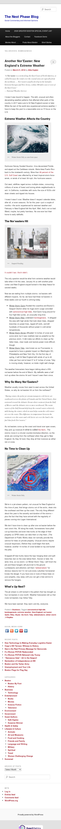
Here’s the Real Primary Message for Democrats (26, 648)
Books (10, 698)
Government (10, 713)
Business (16, 609)
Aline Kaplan (33, 70)
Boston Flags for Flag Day (16, 670)
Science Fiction (14, 704)
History (11, 686)
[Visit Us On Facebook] (7, 632)
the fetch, (42, 429)
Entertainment (11, 695)
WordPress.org (11, 800)
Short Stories (47, 42)
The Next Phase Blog (22, 16)
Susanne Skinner (15, 722)
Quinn (7, 614)
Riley (12, 614)
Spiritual (11, 750)
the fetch (24, 614)
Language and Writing (17, 744)
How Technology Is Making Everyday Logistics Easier (28, 642)
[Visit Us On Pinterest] (21, 632)
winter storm (51, 614)
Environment (10, 710)
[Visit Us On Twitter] (16, 632)
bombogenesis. (40, 317)
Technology (13, 692)
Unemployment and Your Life (17, 667)
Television (12, 707)
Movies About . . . (11, 42)
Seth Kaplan (13, 719)
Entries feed (10, 794)
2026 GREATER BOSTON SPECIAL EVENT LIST (33, 31)
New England (37, 612)
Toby (31, 614)
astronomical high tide (36, 609)
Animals (11, 731)
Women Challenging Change (20, 756)
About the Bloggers (12, 36)
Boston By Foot (14, 683)
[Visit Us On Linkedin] (25, 632)
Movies (11, 701)
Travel (10, 753)
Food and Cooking (16, 738)
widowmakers (41, 567)
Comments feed (11, 797)
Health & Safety (11, 725)
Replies (9, 617)
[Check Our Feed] (11, 632)
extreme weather (24, 612)
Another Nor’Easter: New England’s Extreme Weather (25, 63)
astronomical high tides (22, 311)
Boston (8, 680)
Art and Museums (15, 734)
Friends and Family (16, 741)
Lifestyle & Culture (13, 728)
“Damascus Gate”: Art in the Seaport (21, 657)
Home (7, 31)
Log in (7, 791)
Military (11, 747)
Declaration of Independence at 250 (20, 660)
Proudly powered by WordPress (30, 814)
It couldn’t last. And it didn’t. (16, 272)
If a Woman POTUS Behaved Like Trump (22, 654)
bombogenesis (11, 612)
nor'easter (47, 612)
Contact (27, 36)
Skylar (17, 614)
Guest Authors (11, 716)
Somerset (9, 759)
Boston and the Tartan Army (17, 663)
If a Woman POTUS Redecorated (19, 651)
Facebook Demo (40, 36)
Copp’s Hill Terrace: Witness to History (22, 645)
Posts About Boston (30, 42)
